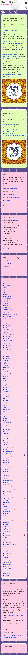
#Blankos (17, 43)
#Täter (4, 43)
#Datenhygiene (6, 56)
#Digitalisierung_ (15, 54)
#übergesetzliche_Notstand (9, 74)
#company (16, 197)
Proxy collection (6, 272)
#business (11, 197)
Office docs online (7, 269)
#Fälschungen (14, 34)
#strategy (13, 205)
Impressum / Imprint (7, 626)
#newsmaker (12, 203)
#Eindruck (18, 49)
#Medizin (11, 32)
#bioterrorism (14, 188)
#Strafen (5, 40)
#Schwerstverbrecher (8, 71)
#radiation (8, 208)
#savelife (9, 188)
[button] (26, 3)
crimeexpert (15, 119)
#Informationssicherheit (8, 126)
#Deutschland (20, 60)
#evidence (9, 200)
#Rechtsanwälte (7, 41)
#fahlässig (18, 63)
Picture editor (6, 266)
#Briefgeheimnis (20, 129)
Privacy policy (10, 615)
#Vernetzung (6, 58)
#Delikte (14, 124)
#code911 (13, 191)
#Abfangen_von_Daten (16, 56)
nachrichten (16, 24)
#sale (10, 194)
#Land (17, 61)
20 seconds (15, 220)
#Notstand (19, 74)
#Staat (14, 29)
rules (8, 248)
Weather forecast (7, 263)
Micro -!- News (8, 2)
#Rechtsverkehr (7, 54)
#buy (13, 194)
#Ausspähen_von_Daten (9, 131)
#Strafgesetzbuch (7, 124)
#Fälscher (15, 51)
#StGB (20, 126)
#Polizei (5, 32)
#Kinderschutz (18, 30)
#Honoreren (10, 40)
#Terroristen (6, 29)
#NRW (6, 30)
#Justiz (13, 30)
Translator (5, 260)
